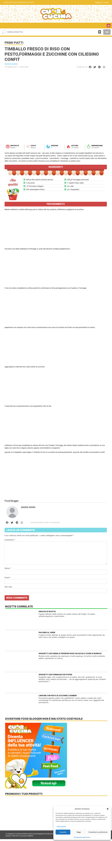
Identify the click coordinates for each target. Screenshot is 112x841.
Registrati (98, 2)
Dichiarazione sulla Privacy (82, 837)
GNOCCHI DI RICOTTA (47, 612)
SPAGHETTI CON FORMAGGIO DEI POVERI (55, 675)
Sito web (8, 587)
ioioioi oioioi (11, 64)
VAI (107, 32)
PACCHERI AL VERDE (47, 632)
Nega (79, 832)
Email (7, 577)
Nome (8, 568)
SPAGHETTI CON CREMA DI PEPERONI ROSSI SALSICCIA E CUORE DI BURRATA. (70, 653)
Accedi (106, 2)
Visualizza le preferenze (98, 832)
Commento (10, 540)
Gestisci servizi (61, 826)
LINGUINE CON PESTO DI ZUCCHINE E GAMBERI (58, 696)
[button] (108, 809)
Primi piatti (14, 42)
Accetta (63, 832)
